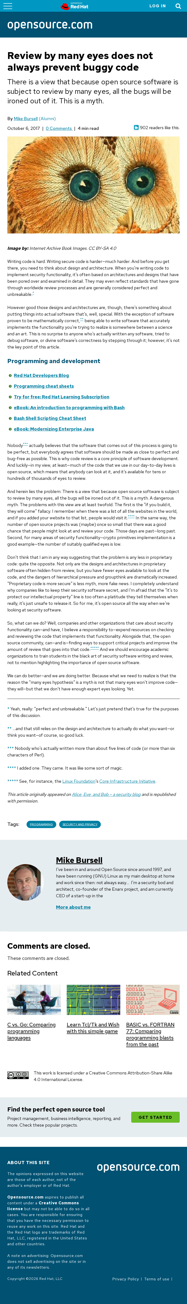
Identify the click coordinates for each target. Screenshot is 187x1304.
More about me (73, 907)
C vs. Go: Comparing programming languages (31, 1031)
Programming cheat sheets (44, 386)
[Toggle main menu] (7, 6)
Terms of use (156, 1279)
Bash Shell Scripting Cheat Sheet (50, 418)
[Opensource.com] (50, 26)
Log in (158, 6)
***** (94, 648)
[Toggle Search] (178, 6)
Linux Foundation (78, 781)
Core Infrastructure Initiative (127, 781)
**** (131, 516)
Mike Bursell (26, 118)
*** (25, 444)
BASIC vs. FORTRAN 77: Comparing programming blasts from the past (150, 1034)
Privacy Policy (125, 1279)
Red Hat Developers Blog (41, 375)
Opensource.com (25, 1197)
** (82, 319)
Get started (155, 1117)
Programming (41, 824)
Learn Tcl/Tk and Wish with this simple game (93, 1027)
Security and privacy (80, 824)
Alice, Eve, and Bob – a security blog (106, 794)
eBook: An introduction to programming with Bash (69, 407)
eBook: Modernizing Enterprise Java (54, 429)
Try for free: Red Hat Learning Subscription (61, 397)
